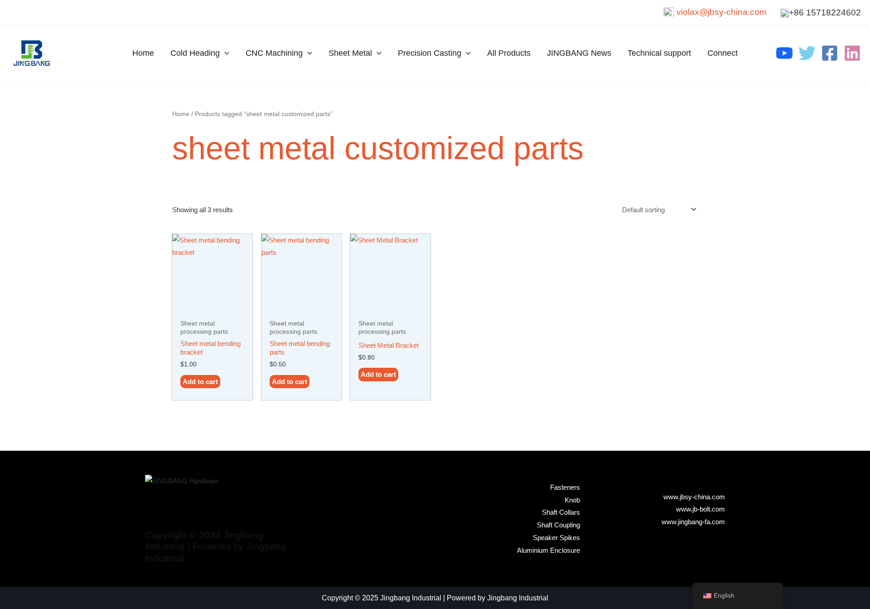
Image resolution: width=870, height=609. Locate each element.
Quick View (212, 306)
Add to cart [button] (200, 381)
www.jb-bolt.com (700, 509)
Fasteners (565, 487)
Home (180, 114)
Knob (572, 500)
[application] (224, 53)
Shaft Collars (561, 512)
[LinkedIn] (852, 53)
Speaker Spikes (556, 537)
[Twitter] (807, 53)
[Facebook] (829, 53)
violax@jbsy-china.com (722, 12)
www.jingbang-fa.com (693, 522)
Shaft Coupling (558, 525)
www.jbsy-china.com (694, 497)
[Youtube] (784, 53)
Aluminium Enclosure (548, 550)
